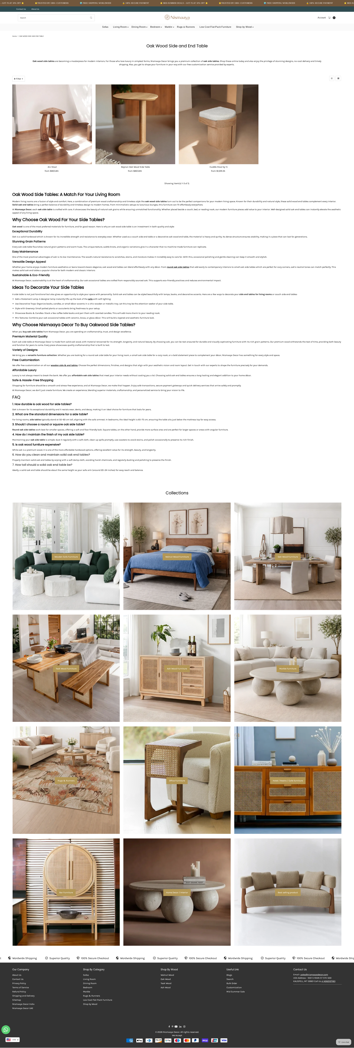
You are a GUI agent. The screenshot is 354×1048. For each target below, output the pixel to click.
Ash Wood (166, 987)
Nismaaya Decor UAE (22, 1008)
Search (230, 979)
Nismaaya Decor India (23, 1004)
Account (322, 17)
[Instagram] (184, 1027)
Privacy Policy (19, 983)
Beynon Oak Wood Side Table (135, 167)
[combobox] (56, 17)
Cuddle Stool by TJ (218, 167)
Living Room (120, 27)
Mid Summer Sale (236, 991)
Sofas (105, 27)
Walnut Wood (167, 975)
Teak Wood (166, 983)
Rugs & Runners (186, 27)
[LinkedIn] (180, 1027)
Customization (234, 987)
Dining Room (139, 27)
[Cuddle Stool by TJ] (218, 124)
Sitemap (16, 1000)
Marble (168, 27)
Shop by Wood (244, 27)
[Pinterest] (172, 1027)
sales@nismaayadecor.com (314, 974)
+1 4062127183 (328, 981)
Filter (18, 78)
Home (14, 36)
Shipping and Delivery (23, 995)
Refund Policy (19, 991)
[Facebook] (169, 1027)
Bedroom (155, 27)
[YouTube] (176, 1027)
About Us (35, 9)
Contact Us (21, 9)
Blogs (229, 975)
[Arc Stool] (52, 124)
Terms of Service (20, 987)
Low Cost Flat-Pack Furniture (215, 27)
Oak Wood (166, 979)
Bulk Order (232, 983)
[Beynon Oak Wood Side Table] (135, 124)
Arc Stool (52, 167)
